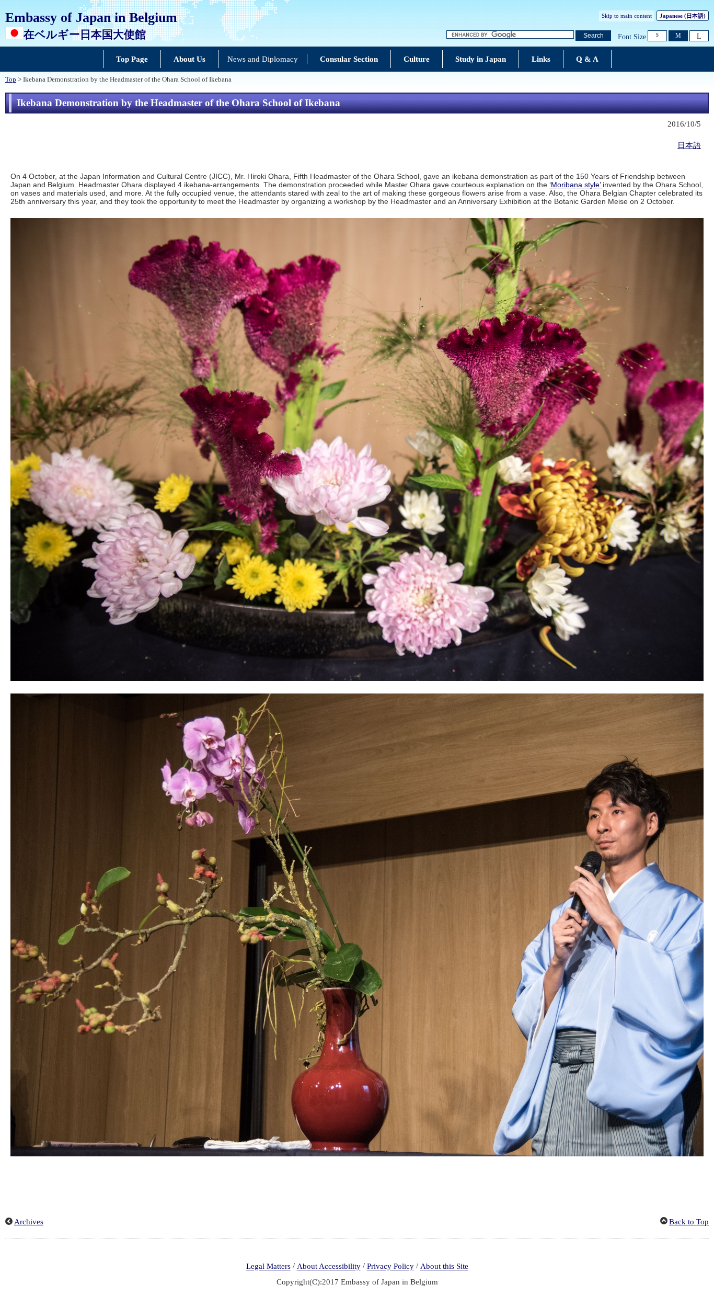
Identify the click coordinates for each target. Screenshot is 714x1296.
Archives (28, 1222)
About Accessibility (329, 1267)
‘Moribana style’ (576, 184)
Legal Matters (268, 1267)
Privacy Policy (390, 1267)
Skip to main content (627, 16)
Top (10, 79)
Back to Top (689, 1222)
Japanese (683, 16)
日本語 (689, 145)
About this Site (444, 1267)
